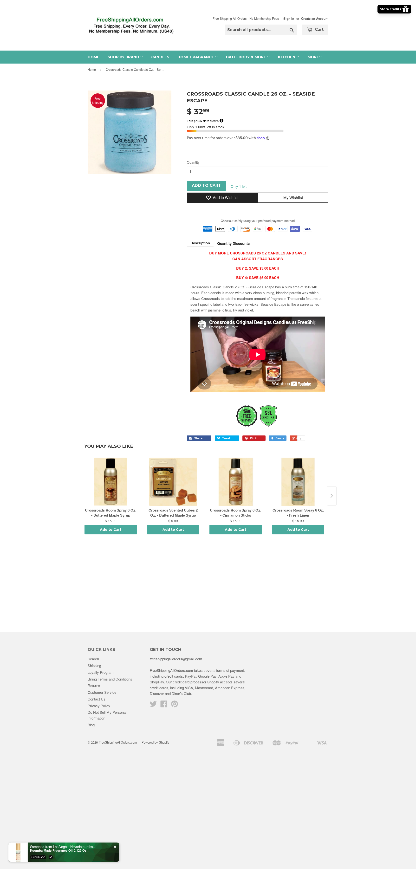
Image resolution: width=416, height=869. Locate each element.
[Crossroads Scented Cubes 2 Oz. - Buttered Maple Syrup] (173, 482)
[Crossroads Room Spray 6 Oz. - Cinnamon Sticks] (235, 482)
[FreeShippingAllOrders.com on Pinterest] (174, 705)
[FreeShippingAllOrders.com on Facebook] (164, 705)
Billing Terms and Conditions (110, 678)
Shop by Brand (124, 57)
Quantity (193, 162)
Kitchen (287, 57)
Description (200, 243)
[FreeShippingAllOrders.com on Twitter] (153, 705)
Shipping (94, 665)
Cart (319, 29)
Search (93, 658)
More (313, 57)
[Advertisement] (208, 584)
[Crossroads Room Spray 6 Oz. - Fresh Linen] (298, 482)
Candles (160, 57)
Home (93, 57)
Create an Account (314, 18)
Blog (91, 724)
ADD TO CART (206, 185)
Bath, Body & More (246, 57)
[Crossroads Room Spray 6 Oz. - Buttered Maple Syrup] (110, 482)
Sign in (288, 18)
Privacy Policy (99, 705)
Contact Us (96, 698)
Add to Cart (110, 529)
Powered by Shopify (155, 742)
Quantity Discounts (233, 243)
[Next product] (332, 496)
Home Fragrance (196, 57)
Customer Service (102, 692)
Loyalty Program (101, 672)
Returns (94, 685)
